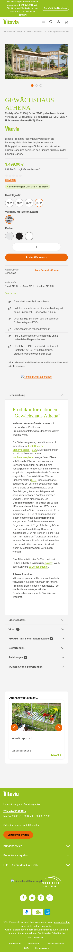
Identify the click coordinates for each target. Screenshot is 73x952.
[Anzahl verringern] (8, 247)
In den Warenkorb (36, 257)
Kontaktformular (30, 825)
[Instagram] (49, 897)
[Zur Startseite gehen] (11, 21)
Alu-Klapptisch (22, 738)
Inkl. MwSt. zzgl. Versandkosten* (22, 169)
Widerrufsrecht (56, 943)
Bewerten (10, 179)
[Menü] (43, 21)
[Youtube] (32, 897)
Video (13, 629)
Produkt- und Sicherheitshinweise (30, 638)
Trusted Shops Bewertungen (25, 666)
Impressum (15, 943)
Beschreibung (16, 395)
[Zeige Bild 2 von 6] (36, 85)
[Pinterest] (41, 897)
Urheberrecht (42, 948)
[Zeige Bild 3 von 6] (40, 85)
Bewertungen (16, 648)
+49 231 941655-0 (14, 810)
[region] (36, 69)
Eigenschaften (16, 620)
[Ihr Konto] (58, 21)
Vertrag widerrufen (18, 834)
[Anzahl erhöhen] (64, 247)
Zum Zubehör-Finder (47, 270)
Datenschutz (34, 943)
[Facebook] (23, 897)
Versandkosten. (36, 937)
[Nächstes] (61, 69)
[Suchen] (51, 21)
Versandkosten (62, 922)
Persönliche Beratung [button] (55, 8)
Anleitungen (17, 657)
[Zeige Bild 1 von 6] (32, 85)
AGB (26, 948)
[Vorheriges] (11, 69)
